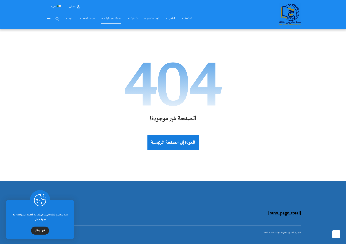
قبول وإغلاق (40, 231)
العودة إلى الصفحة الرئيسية (173, 142)
